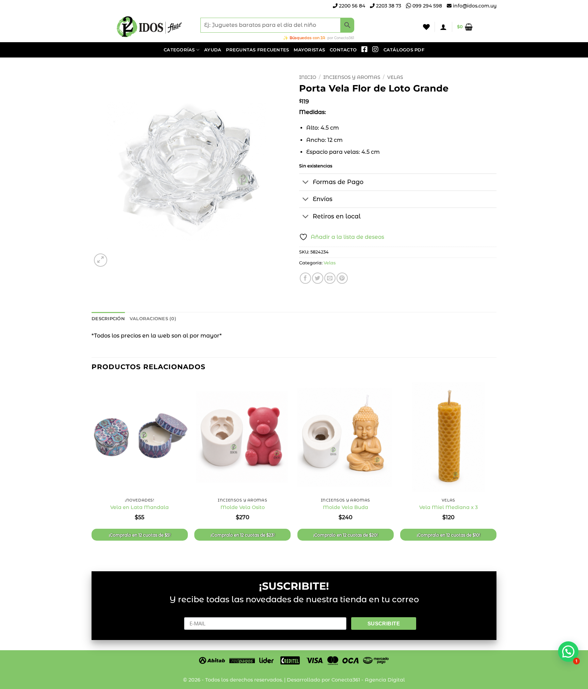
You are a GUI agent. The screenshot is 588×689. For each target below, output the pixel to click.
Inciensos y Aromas (351, 77)
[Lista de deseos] (426, 26)
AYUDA (212, 49)
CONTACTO (343, 49)
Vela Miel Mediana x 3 (448, 507)
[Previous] (92, 469)
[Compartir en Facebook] (305, 278)
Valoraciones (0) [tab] (153, 318)
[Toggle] (305, 183)
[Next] (496, 469)
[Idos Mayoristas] (149, 27)
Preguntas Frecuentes (257, 49)
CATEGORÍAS (179, 49)
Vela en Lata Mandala (139, 507)
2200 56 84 (351, 6)
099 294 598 (426, 6)
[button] (443, 26)
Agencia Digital (385, 680)
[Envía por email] (330, 278)
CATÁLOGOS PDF (403, 49)
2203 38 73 (388, 6)
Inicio (307, 77)
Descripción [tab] (108, 318)
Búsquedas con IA (307, 37)
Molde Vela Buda (345, 507)
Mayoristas (309, 49)
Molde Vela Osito (242, 507)
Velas (395, 77)
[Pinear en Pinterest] (342, 278)
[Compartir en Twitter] (317, 278)
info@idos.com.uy (474, 6)
